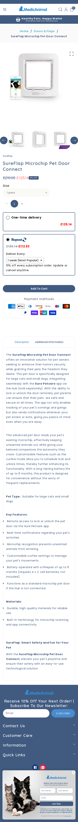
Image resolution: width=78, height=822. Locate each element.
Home (24, 31)
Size (6, 186)
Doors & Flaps (44, 31)
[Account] (66, 9)
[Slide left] (4, 140)
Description (22, 342)
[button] (5, 9)
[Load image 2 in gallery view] (39, 139)
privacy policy (67, 816)
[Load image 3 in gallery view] (60, 139)
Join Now (56, 803)
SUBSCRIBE (63, 713)
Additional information (49, 342)
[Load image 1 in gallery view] (18, 139)
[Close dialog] (73, 772)
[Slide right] (74, 140)
